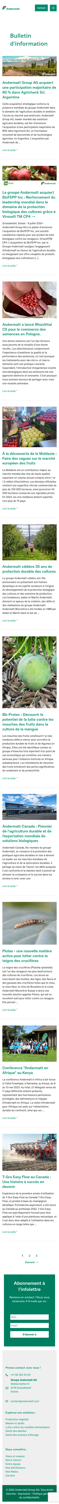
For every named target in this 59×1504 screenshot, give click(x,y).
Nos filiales (12, 1471)
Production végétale (17, 1419)
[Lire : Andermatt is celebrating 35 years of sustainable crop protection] (29, 542)
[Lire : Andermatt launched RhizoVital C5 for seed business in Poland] (29, 299)
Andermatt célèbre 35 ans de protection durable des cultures (29, 569)
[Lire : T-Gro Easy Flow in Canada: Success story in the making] (29, 1152)
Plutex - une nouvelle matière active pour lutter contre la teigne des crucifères (27, 956)
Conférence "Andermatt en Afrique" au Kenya (25, 1070)
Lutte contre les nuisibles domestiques (28, 1427)
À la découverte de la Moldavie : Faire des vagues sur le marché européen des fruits (29, 458)
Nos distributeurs (15, 1467)
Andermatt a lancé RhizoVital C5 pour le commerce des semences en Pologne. (27, 329)
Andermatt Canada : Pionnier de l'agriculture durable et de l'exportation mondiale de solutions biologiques (27, 833)
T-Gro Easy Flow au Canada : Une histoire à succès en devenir (26, 1181)
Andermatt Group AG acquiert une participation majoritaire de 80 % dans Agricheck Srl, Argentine (29, 89)
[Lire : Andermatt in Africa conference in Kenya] (29, 1043)
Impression (24, 1493)
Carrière (10, 1475)
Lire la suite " (9, 150)
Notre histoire (13, 1460)
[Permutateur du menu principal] (53, 8)
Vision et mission (15, 1456)
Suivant (31, 1262)
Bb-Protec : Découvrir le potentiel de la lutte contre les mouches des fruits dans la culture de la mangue (27, 721)
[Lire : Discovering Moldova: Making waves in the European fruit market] (29, 426)
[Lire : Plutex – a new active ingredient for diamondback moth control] (29, 923)
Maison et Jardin (15, 1423)
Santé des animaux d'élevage (22, 1434)
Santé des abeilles (16, 1430)
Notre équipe (13, 1464)
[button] (40, 8)
